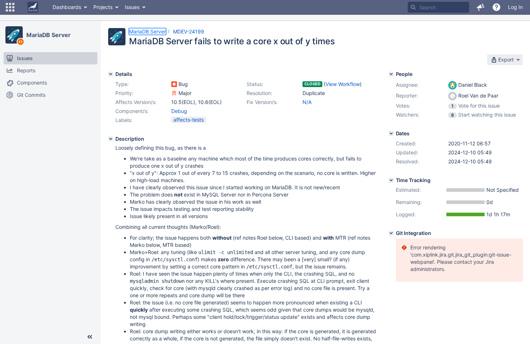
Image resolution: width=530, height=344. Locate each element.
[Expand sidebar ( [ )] (89, 336)
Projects (102, 7)
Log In (515, 7)
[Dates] (391, 133)
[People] (391, 74)
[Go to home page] (33, 7)
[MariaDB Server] (14, 35)
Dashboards (67, 7)
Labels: (123, 120)
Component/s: (132, 111)
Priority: (124, 93)
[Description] (110, 138)
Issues (132, 7)
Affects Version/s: (135, 102)
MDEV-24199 (188, 31)
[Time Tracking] (391, 180)
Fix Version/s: (262, 102)
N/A (307, 102)
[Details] (110, 74)
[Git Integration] (391, 233)
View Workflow (343, 84)
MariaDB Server (48, 35)
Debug (179, 111)
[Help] (496, 7)
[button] (10, 7)
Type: (122, 84)
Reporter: (407, 95)
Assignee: (407, 85)
